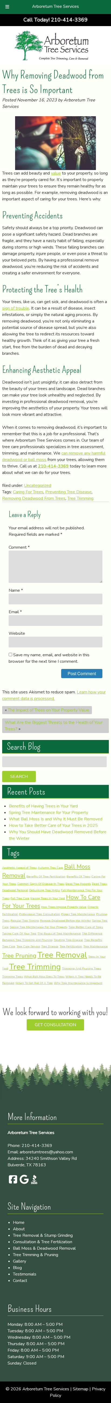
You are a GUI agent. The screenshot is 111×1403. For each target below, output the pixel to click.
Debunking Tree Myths (44, 890)
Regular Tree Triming (25, 921)
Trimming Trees (12, 977)
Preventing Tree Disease (68, 492)
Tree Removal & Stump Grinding (43, 1235)
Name (16, 590)
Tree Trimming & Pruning (35, 1255)
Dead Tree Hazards (78, 884)
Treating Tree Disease (68, 940)
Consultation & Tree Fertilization (42, 1242)
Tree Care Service (28, 946)
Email (15, 612)
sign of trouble (15, 308)
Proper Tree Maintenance (78, 914)
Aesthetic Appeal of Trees (19, 868)
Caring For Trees (28, 492)
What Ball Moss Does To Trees (44, 977)
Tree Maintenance (95, 946)
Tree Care (8, 946)
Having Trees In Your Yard (47, 898)
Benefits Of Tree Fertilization (45, 876)
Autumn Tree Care (50, 868)
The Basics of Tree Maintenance (59, 933)
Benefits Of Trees (78, 876)
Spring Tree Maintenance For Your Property (38, 927)
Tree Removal (62, 954)
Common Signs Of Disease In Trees (40, 884)
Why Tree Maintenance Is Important (78, 983)
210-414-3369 (53, 466)
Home (19, 1222)
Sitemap (80, 1389)
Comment (19, 547)
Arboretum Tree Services (55, 6)
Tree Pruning (19, 956)
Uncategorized (37, 485)
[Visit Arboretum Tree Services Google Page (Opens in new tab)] (23, 1183)
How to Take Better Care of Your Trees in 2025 (53, 825)
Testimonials (24, 1274)
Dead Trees (99, 884)
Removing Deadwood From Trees (33, 498)
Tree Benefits (93, 940)
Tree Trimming (80, 498)
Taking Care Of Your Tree (19, 933)
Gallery (19, 1261)
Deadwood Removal (15, 890)
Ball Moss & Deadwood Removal (44, 1248)
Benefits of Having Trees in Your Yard (43, 806)
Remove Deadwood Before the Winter (65, 921)
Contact (20, 1281)
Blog (17, 1268)
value (56, 173)
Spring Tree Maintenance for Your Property (48, 813)
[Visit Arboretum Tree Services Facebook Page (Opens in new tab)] (12, 1183)
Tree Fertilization (71, 946)
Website (17, 633)
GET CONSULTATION (55, 1025)
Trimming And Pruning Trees (81, 968)
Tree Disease (49, 946)
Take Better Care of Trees (85, 927)
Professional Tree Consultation (39, 914)
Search (19, 777)
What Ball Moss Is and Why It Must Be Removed (55, 819)
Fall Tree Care (20, 898)
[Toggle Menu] (7, 7)
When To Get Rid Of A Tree (34, 983)
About (19, 1229)
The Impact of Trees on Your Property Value (48, 710)
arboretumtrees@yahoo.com (46, 1152)
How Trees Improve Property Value (63, 907)
